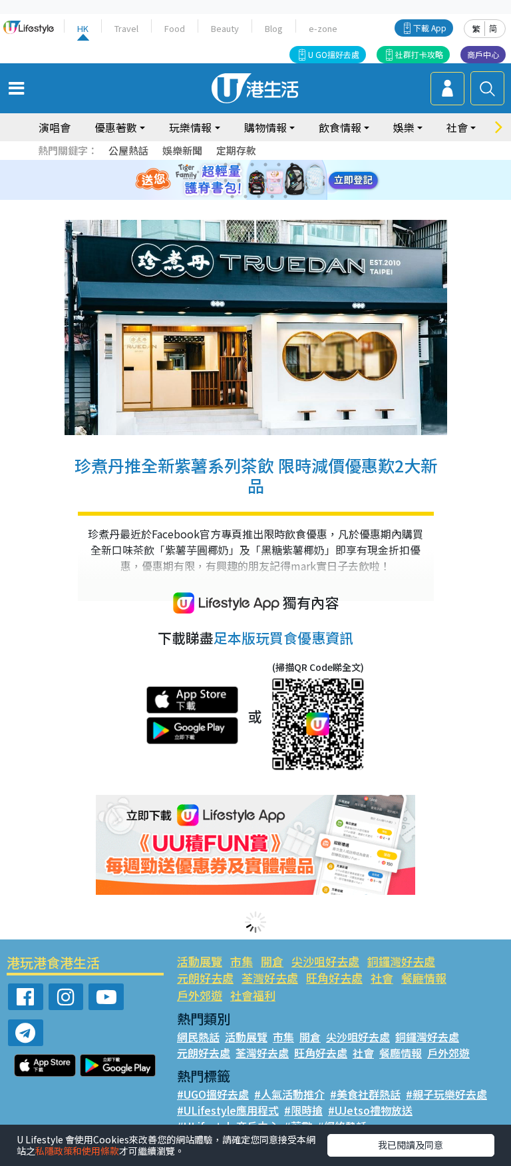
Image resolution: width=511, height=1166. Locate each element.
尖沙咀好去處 (325, 961)
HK (82, 28)
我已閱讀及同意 (410, 1144)
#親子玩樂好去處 (446, 1094)
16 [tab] (272, 196)
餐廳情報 (423, 977)
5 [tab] (278, 164)
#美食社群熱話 (365, 1094)
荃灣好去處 (270, 977)
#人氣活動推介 (289, 1094)
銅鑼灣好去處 (401, 961)
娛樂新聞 (182, 150)
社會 (382, 977)
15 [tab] (258, 196)
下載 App (429, 27)
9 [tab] (252, 180)
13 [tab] (232, 196)
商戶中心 (483, 54)
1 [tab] (225, 164)
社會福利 (252, 995)
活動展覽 (199, 961)
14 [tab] (245, 196)
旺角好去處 (334, 977)
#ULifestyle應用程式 (228, 1110)
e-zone (323, 28)
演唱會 (55, 127)
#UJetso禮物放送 (370, 1110)
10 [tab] (265, 180)
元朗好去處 (205, 977)
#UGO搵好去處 (213, 1094)
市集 (241, 961)
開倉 (272, 961)
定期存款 (236, 150)
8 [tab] (239, 180)
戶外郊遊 (199, 995)
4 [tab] (265, 164)
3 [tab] (252, 164)
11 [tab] (278, 180)
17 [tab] (285, 196)
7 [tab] (225, 180)
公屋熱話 (128, 150)
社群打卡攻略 (419, 54)
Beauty (225, 28)
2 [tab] (239, 164)
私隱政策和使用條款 (77, 1150)
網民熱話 (198, 1037)
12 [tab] (292, 180)
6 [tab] (292, 164)
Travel (126, 28)
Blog (274, 28)
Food (174, 28)
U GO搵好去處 (333, 54)
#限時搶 (303, 1110)
